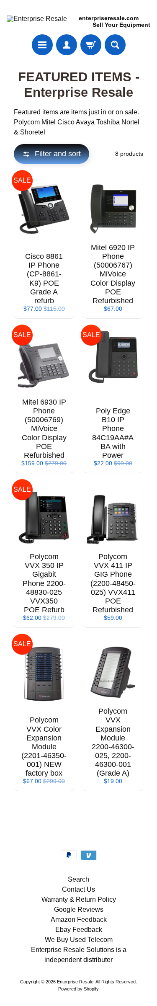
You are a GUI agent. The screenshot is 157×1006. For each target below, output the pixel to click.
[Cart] (90, 44)
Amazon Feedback (79, 919)
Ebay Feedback (78, 929)
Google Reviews (78, 909)
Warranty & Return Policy (78, 899)
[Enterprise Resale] (37, 18)
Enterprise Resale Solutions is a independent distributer (78, 954)
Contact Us (78, 889)
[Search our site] (115, 44)
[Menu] (42, 44)
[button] (51, 154)
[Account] (66, 44)
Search (78, 879)
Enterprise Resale (75, 981)
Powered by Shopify (78, 988)
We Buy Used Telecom (79, 939)
